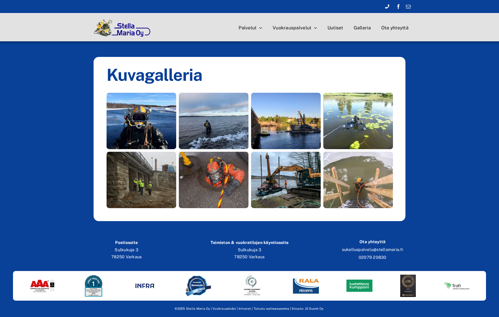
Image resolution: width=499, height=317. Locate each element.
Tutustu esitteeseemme (271, 309)
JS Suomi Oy (314, 309)
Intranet (245, 309)
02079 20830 (372, 257)
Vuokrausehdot (224, 309)
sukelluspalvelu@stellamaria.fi (372, 249)
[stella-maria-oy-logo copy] (124, 18)
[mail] (408, 6)
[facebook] (398, 6)
